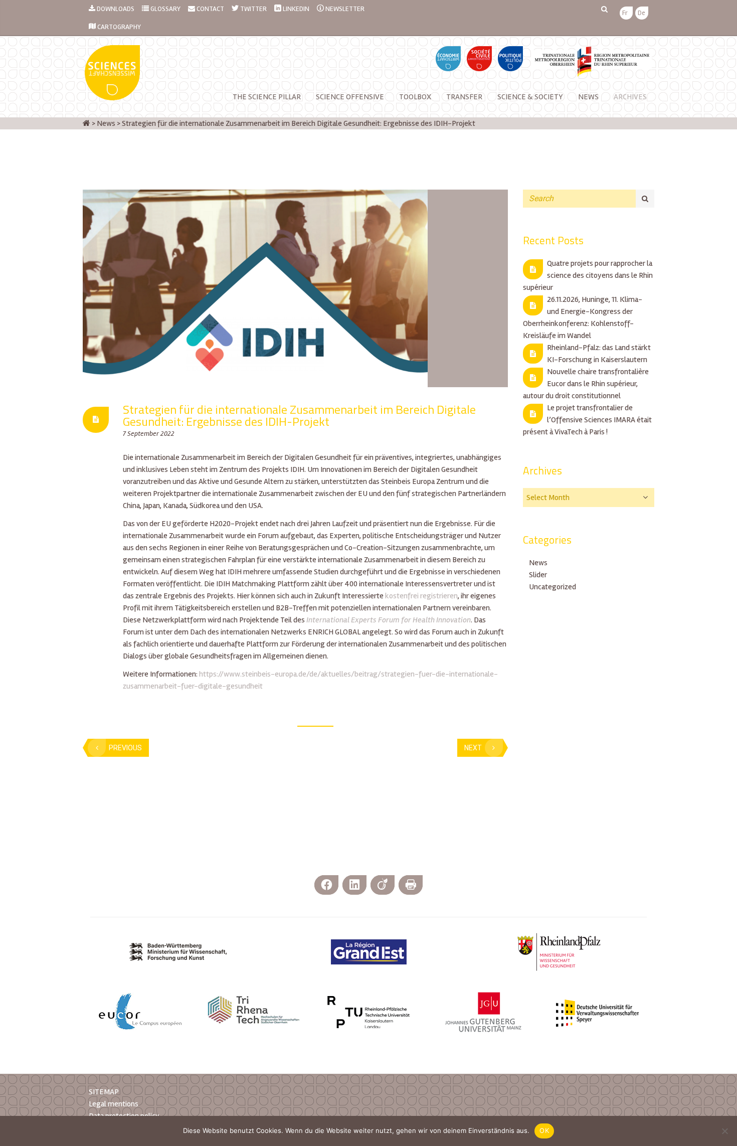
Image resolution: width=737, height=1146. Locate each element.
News (538, 563)
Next (473, 748)
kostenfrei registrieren (421, 596)
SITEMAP (104, 1092)
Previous (125, 748)
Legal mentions (113, 1104)
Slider (538, 575)
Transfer (464, 97)
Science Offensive (350, 97)
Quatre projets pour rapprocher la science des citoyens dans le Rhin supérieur (588, 275)
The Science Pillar (267, 97)
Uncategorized (552, 587)
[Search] (645, 199)
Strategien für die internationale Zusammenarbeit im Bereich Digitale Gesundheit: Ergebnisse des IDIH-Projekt (299, 415)
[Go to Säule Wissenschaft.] (86, 123)
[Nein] (724, 1131)
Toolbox (415, 97)
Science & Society (530, 97)
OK (544, 1130)
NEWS (588, 97)
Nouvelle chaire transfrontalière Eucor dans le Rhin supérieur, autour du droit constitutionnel (586, 384)
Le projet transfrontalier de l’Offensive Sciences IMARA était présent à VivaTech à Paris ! (587, 420)
